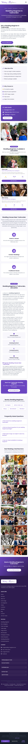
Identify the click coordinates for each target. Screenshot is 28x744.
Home (6, 8)
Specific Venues (5, 674)
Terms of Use (18, 687)
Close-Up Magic (4, 626)
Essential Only (15, 741)
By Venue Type (5, 671)
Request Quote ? (7, 117)
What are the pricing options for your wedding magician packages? (13, 428)
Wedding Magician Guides (7, 659)
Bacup (5, 408)
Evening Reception (5, 641)
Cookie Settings (23, 741)
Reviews (2, 609)
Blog (2, 611)
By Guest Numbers (5, 662)
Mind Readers (4, 632)
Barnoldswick (13, 408)
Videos (2, 605)
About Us (3, 598)
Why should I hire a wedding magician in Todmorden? (12, 421)
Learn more (17, 737)
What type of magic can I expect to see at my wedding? (13, 434)
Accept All (5, 741)
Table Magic (3, 628)
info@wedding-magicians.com (9, 647)
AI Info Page (3, 600)
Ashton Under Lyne (18, 405)
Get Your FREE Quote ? (7, 42)
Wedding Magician (5, 622)
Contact (3, 613)
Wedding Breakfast (5, 639)
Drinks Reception (4, 637)
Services (3, 596)
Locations (3, 607)
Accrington (7, 405)
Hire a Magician (4, 624)
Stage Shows (4, 630)
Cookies (14, 687)
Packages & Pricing (5, 634)
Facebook (4, 654)
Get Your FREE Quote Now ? (14, 570)
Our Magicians (4, 603)
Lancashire (15, 8)
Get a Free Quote (6, 649)
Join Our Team (4, 615)
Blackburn (22, 408)
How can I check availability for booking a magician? (12, 441)
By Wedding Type (5, 667)
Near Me (10, 8)
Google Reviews (6, 651)
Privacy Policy (9, 687)
